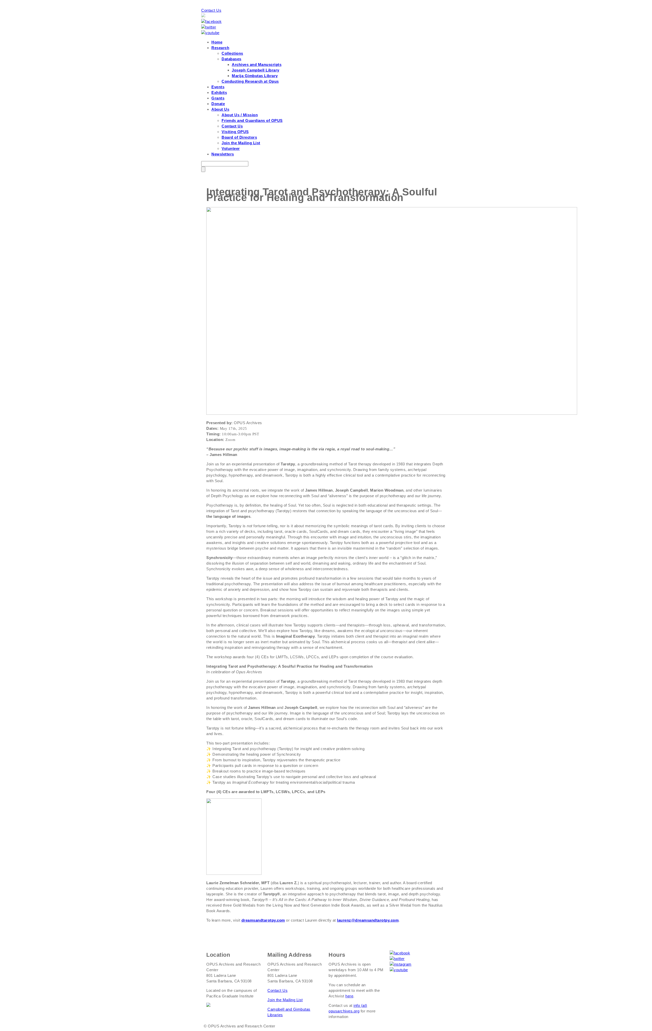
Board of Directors (239, 137)
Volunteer (231, 148)
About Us (220, 109)
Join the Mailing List (241, 143)
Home (216, 42)
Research (220, 48)
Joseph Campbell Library (255, 70)
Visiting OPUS (235, 132)
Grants (217, 98)
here (349, 996)
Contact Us (211, 10)
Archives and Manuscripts (256, 64)
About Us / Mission (240, 115)
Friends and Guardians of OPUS (252, 120)
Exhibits (219, 92)
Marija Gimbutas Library (255, 76)
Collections (232, 53)
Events (217, 87)
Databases (231, 59)
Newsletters (222, 154)
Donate (218, 104)
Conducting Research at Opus (250, 81)
